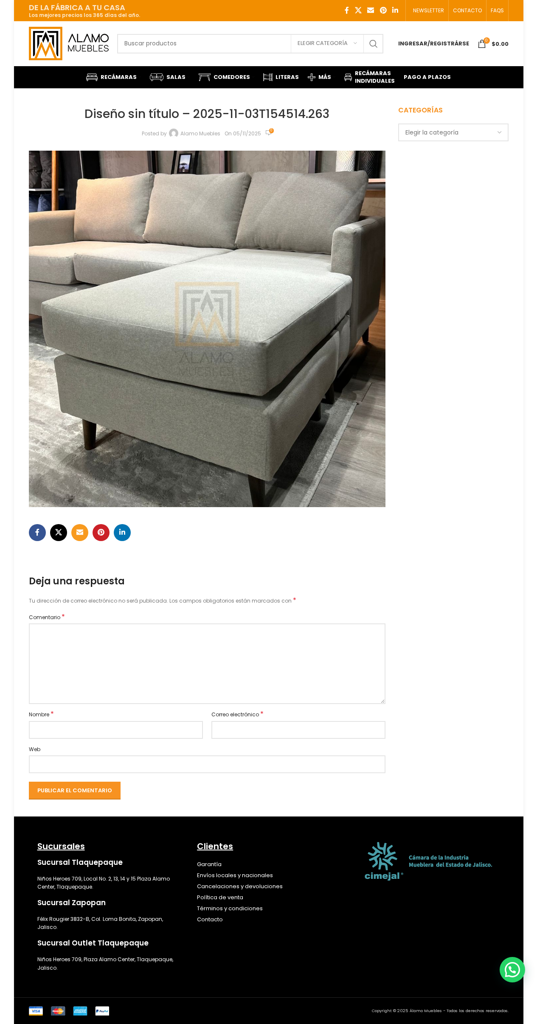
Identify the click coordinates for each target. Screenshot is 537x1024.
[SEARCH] (373, 43)
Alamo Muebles (200, 133)
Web (34, 749)
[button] (512, 969)
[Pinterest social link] (383, 10)
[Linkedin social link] (395, 10)
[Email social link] (371, 10)
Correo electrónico (237, 714)
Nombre (41, 714)
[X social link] (358, 10)
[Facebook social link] (347, 10)
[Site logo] (69, 43)
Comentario (47, 617)
